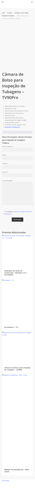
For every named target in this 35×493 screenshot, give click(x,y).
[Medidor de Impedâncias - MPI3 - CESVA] (17, 420)
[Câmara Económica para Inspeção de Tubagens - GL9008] (17, 347)
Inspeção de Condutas (8, 15)
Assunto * (5, 172)
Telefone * (5, 163)
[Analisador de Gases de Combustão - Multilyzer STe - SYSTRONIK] (17, 251)
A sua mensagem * (7, 181)
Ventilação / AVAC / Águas (21, 13)
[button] (32, 2)
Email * (4, 155)
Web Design (5, 480)
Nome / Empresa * (7, 146)
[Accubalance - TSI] (17, 301)
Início (3, 13)
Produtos (9, 13)
